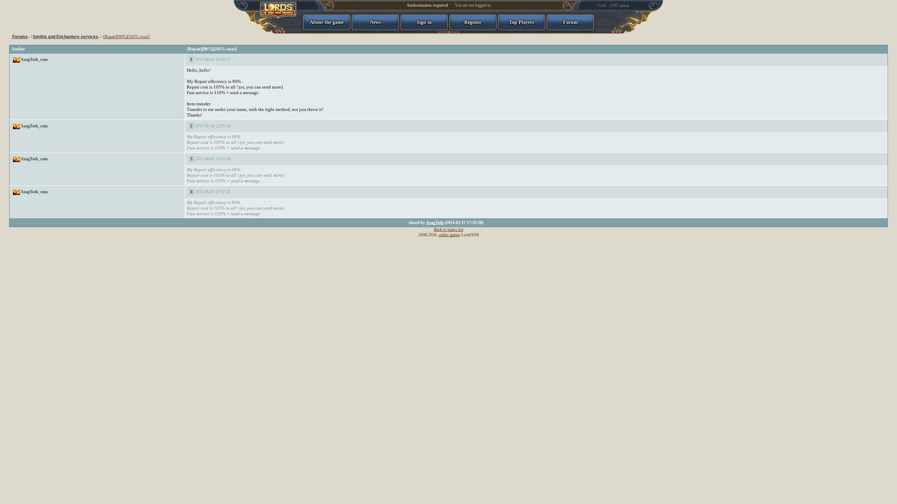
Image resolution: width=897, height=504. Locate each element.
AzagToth (435, 222)
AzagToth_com (34, 59)
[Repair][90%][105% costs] (126, 36)
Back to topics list (448, 229)
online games (449, 234)
